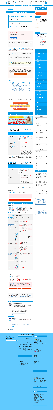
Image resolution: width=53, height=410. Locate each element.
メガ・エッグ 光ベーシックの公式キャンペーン (16, 94)
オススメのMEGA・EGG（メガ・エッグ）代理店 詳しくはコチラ (19, 106)
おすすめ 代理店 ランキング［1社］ (41, 53)
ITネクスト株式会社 (39, 67)
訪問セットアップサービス (40, 97)
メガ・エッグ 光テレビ (39, 94)
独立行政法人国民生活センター (38, 396)
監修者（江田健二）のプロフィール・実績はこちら (18, 313)
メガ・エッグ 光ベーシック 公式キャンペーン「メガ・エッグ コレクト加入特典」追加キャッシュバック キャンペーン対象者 (22, 91)
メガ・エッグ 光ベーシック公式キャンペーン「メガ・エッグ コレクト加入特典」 (21, 82)
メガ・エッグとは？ (23, 5)
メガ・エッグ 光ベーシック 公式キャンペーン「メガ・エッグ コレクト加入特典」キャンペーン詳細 (41, 202)
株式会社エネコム (39, 61)
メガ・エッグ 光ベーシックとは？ (40, 80)
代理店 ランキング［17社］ (40, 51)
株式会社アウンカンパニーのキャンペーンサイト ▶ (20, 102)
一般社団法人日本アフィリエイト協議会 (39, 399)
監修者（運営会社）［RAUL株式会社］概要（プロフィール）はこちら (20, 324)
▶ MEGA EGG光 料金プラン (13, 37)
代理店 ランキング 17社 (16, 5)
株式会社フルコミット (39, 75)
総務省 (34, 393)
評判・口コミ (38, 81)
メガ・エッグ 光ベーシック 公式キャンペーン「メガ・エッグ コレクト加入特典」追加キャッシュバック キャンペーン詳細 (21, 89)
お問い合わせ (35, 1)
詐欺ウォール (38, 99)
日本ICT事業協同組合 (36, 398)
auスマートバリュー (13, 210)
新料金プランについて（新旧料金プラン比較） (41, 104)
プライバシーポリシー (22, 359)
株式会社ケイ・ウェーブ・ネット (40, 70)
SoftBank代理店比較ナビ (37, 340)
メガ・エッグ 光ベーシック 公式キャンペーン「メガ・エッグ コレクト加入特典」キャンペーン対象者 (41, 205)
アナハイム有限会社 (39, 69)
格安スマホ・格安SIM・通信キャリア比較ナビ (40, 359)
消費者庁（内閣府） (36, 395)
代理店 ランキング (38, 378)
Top (37, 50)
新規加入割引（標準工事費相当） (14, 208)
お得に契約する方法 (39, 109)
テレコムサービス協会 (36, 401)
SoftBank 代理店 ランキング (38, 385)
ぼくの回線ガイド (36, 353)
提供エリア (38, 106)
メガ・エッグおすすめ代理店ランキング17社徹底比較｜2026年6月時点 (43, 20)
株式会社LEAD (38, 78)
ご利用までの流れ (39, 111)
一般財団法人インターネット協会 (38, 400)
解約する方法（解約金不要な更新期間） (41, 112)
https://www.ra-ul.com (22, 364)
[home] (12, 314)
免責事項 (20, 358)
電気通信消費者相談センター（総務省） (39, 394)
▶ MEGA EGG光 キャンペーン (13, 35)
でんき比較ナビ (36, 365)
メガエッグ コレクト (39, 91)
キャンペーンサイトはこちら (20, 288)
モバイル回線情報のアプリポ (37, 358)
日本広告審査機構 (36, 402)
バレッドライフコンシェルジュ (40, 100)
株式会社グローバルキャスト (40, 59)
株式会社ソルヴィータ (39, 72)
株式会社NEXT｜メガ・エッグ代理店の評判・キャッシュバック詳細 (43, 29)
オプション (36, 5)
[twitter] (12, 326)
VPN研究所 (35, 356)
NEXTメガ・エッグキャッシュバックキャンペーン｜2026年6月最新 (27, 338)
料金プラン (43, 5)
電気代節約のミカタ (36, 364)
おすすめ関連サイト (40, 1)
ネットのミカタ (38, 64)
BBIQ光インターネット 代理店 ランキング (39, 381)
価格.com (38, 62)
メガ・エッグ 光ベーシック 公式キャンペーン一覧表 (18, 95)
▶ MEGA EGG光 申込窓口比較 (14, 38)
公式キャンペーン (30, 5)
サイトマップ (32, 1)
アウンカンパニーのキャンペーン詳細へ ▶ (20, 108)
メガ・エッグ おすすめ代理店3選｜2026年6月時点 (43, 24)
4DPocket (35, 362)
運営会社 (20, 357)
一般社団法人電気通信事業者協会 (38, 397)
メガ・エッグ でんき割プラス (40, 86)
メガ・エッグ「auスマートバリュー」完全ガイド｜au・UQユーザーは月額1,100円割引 (27, 349)
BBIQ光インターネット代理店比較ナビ (39, 346)
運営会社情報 (44, 1)
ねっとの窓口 (38, 56)
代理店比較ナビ (37, 339)
